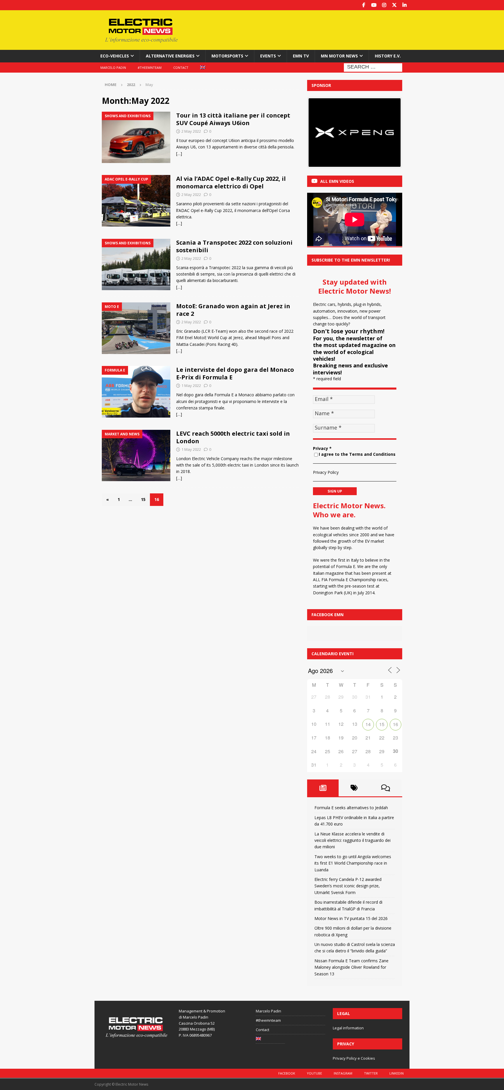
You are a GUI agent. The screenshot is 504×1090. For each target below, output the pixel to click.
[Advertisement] (308, 29)
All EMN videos (337, 181)
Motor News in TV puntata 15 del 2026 (351, 918)
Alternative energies (170, 56)
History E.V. (388, 56)
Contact (180, 67)
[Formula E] (136, 392)
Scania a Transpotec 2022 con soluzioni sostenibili (234, 246)
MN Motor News (339, 56)
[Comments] (385, 787)
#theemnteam (150, 67)
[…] (179, 153)
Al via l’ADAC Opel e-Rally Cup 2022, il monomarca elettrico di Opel (231, 182)
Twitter (371, 1073)
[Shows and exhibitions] (136, 137)
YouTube (314, 1073)
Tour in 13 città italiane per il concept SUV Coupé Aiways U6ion (233, 119)
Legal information (348, 1028)
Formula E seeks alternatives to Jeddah (351, 807)
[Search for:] (373, 67)
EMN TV (301, 56)
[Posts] (323, 787)
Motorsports (227, 56)
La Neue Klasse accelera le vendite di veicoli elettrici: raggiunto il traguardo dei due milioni (352, 840)
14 (368, 724)
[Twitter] (394, 5)
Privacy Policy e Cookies (354, 1058)
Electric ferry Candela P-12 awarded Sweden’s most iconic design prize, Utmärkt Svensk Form (348, 886)
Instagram (343, 1073)
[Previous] (319, 132)
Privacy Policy (326, 472)
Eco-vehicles (114, 56)
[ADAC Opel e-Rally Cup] (136, 200)
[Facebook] (363, 5)
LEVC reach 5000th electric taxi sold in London (233, 437)
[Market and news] (136, 455)
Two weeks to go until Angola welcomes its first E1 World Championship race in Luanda (352, 863)
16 (395, 724)
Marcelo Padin (113, 67)
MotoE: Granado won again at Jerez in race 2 (233, 310)
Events (268, 56)
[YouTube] (374, 5)
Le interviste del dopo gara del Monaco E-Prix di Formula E (235, 373)
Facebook (286, 1073)
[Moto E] (136, 328)
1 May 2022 (191, 385)
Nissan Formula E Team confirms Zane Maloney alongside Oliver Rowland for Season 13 (351, 967)
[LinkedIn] (404, 5)
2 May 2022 (191, 131)
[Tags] (354, 787)
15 (143, 499)
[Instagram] (384, 5)
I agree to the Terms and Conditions (357, 454)
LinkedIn (396, 1073)
